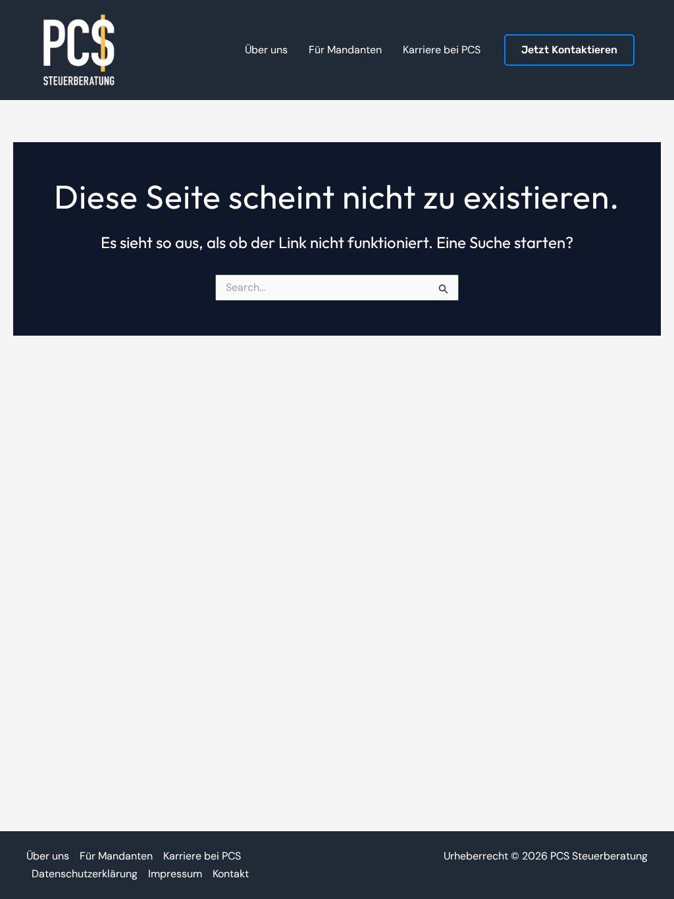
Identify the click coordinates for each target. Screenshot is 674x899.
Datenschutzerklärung (85, 874)
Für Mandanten (116, 856)
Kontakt (231, 874)
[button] (569, 50)
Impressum (175, 874)
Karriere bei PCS (202, 856)
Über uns (47, 856)
